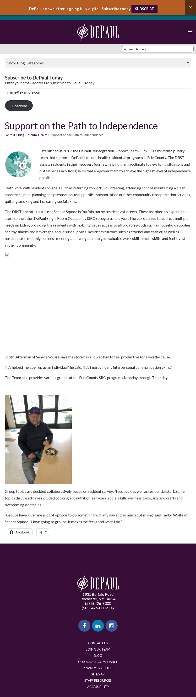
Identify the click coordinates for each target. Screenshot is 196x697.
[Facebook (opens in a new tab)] (84, 626)
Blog (98, 655)
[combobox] (158, 49)
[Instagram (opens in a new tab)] (111, 626)
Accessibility (98, 687)
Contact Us (98, 643)
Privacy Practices (98, 668)
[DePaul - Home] (98, 32)
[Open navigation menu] (190, 32)
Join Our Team (98, 649)
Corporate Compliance (98, 662)
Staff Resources (98, 680)
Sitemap (98, 674)
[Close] (190, 7)
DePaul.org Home (98, 583)
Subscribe (144, 8)
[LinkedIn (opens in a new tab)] (98, 626)
